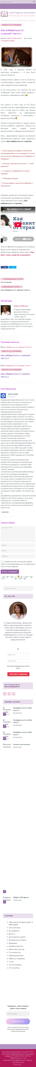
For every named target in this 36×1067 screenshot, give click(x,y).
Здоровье (13, 943)
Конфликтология (16, 946)
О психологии (15, 952)
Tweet (13, 267)
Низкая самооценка (21, 744)
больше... (3, 578)
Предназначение (16, 956)
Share (5, 267)
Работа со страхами (11, 25)
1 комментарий (8, 41)
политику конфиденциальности (18, 1029)
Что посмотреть (15, 965)
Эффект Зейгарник (21, 897)
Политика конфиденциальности (13, 1054)
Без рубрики (14, 931)
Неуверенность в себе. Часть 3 (22, 709)
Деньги (12, 934)
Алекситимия (14, 928)
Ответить (5, 512)
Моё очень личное (16, 949)
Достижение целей (17, 937)
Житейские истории (17, 940)
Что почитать (14, 968)
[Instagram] (9, 694)
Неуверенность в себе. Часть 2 (22, 721)
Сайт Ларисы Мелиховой (11, 1052)
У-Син (11, 962)
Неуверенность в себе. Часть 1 (22, 733)
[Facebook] (4, 694)
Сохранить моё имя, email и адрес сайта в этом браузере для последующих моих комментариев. (18, 564)
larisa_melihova (14, 38)
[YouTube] (13, 694)
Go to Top (17, 1064)
